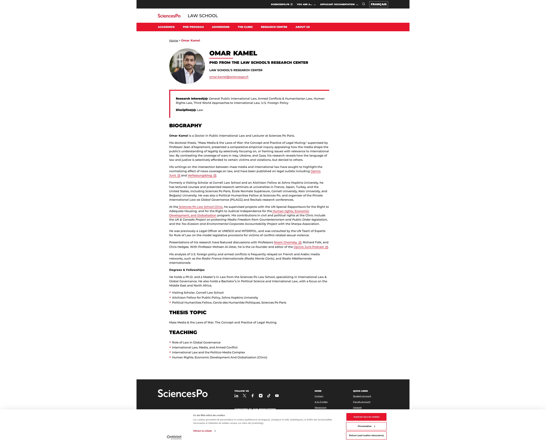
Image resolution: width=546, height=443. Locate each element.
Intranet (357, 407)
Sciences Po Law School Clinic (200, 207)
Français (379, 4)
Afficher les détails (202, 431)
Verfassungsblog (200, 175)
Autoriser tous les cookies (366, 417)
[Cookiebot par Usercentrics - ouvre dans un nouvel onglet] (174, 437)
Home (173, 40)
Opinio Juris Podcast (309, 247)
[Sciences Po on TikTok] (269, 395)
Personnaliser (365, 426)
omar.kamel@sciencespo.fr (229, 77)
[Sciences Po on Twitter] (244, 395)
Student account (362, 396)
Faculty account (361, 402)
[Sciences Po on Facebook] (252, 395)
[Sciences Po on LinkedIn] (236, 395)
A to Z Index (321, 402)
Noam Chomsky (285, 242)
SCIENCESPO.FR (280, 4)
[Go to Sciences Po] (169, 16)
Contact (319, 396)
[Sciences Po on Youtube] (277, 395)
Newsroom (321, 407)
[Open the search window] (363, 4)
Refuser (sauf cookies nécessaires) (366, 435)
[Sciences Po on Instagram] (260, 395)
